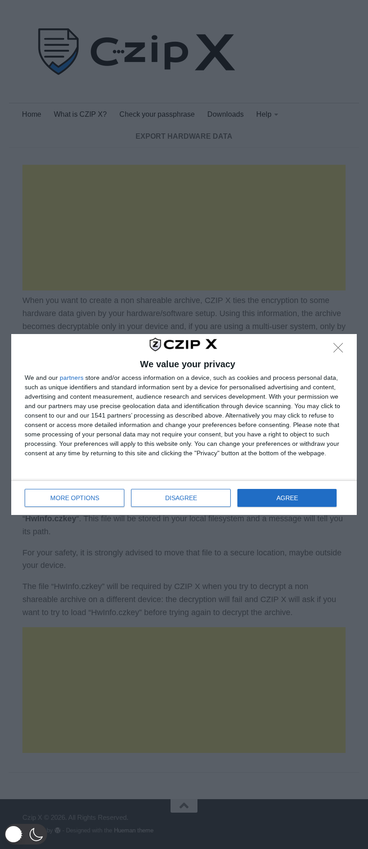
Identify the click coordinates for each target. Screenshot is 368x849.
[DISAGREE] (340, 350)
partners (71, 377)
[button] (25, 834)
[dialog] (184, 424)
